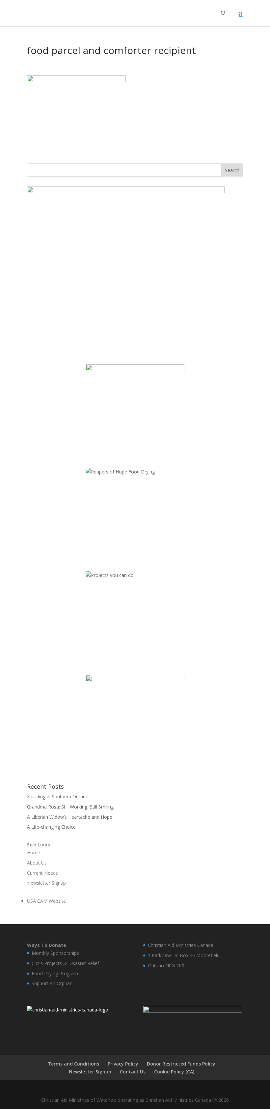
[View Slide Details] (126, 268)
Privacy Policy (123, 1064)
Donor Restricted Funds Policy (181, 1064)
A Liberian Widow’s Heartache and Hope (69, 817)
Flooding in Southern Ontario (58, 796)
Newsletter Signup (90, 1071)
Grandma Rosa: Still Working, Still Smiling (70, 807)
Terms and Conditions (73, 1064)
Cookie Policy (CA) (174, 1071)
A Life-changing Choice (51, 827)
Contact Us (133, 1071)
